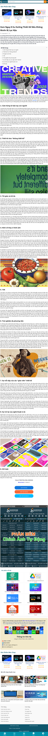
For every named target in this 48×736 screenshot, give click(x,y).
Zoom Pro (23, 625)
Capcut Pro (33, 622)
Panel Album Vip (28, 713)
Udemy (43, 623)
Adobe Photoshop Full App (19, 622)
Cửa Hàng (27, 707)
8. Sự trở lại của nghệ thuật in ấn (9, 61)
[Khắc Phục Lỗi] (12, 694)
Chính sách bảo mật (33, 725)
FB (43, 735)
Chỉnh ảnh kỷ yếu (4, 719)
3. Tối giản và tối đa (6, 54)
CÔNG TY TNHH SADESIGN (14, 728)
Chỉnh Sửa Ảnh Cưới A (5, 709)
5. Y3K (3, 56)
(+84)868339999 (26, 731)
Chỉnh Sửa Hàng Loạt (5, 717)
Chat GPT (28, 622)
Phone (5, 735)
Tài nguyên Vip (28, 711)
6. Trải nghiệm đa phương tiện (9, 57)
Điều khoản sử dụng (14, 725)
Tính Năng (3, 707)
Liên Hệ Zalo (24, 487)
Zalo (14, 735)
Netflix (30, 623)
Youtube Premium (24, 623)
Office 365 (17, 623)
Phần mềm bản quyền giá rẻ (29, 620)
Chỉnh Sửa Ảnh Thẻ (5, 713)
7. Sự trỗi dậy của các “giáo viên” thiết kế (11, 59)
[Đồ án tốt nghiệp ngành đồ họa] (36, 679)
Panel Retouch (9, 622)
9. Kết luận (4, 63)
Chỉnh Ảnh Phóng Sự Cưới (6, 711)
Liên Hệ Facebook (24, 496)
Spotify (34, 623)
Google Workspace (10, 623)
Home (24, 735)
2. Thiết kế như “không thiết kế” (9, 52)
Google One (27, 719)
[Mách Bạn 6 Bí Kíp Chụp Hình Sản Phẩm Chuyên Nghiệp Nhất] (12, 679)
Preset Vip (27, 709)
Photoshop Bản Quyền (29, 721)
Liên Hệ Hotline (24, 492)
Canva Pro (38, 622)
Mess (33, 735)
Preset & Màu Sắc (4, 715)
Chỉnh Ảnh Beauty (4, 721)
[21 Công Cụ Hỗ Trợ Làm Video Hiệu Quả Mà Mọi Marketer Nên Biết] (36, 694)
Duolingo (39, 623)
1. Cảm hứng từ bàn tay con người (10, 50)
